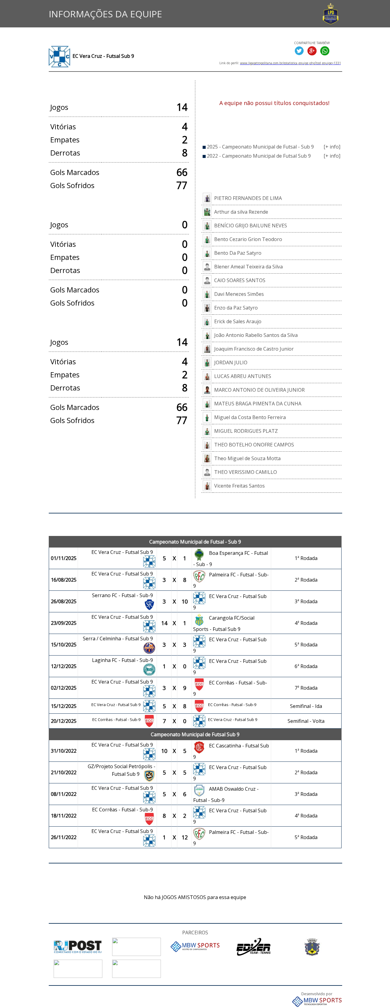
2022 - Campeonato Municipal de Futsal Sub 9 (259, 155)
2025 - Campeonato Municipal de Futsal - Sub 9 (260, 146)
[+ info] (332, 146)
